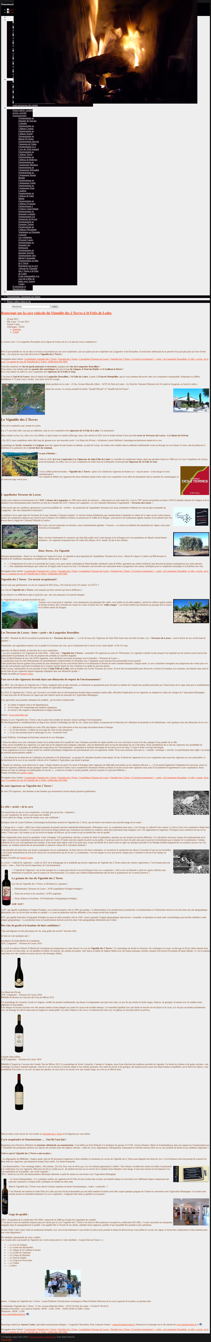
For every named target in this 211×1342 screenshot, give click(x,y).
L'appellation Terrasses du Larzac (94, 359)
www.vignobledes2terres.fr (13, 1314)
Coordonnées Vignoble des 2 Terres (40, 359)
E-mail (16, 332)
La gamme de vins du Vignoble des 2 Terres (26, 361)
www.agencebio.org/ (18, 715)
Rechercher (6, 306)
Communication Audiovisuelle (43, 1337)
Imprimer (17, 329)
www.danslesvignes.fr (186, 1324)
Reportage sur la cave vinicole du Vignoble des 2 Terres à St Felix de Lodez (56, 313)
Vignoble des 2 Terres (68, 359)
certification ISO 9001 (58, 361)
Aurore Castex (26, 674)
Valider (54, 307)
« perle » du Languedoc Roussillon (171, 359)
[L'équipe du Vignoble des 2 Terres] (41, 1297)
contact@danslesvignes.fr (123, 1324)
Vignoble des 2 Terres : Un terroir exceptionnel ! (132, 359)
